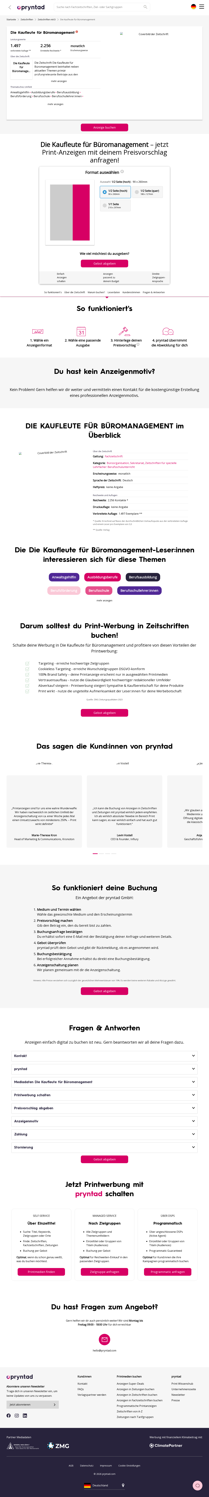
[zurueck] (10, 7)
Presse (175, 1400)
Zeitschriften (27, 19)
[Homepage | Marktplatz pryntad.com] (32, 7)
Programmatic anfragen (168, 1272)
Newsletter (178, 1395)
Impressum (106, 1465)
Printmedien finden (41, 1272)
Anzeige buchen (104, 127)
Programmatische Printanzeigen (137, 1406)
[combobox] (193, 6)
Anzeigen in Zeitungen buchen (135, 1389)
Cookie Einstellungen (129, 1465)
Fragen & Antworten (154, 292)
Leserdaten (114, 292)
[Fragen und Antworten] (197, 1485)
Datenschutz (86, 1465)
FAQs (81, 1389)
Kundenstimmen (131, 292)
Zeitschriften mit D (47, 19)
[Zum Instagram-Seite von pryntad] (17, 1416)
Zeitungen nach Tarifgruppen (135, 1417)
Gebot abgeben (105, 713)
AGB (71, 1465)
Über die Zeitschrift (74, 292)
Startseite (11, 19)
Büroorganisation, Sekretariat (125, 463)
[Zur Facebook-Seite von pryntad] (9, 1416)
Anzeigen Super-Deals (130, 1383)
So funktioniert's (53, 292)
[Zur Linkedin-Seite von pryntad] (25, 1416)
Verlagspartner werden (92, 1395)
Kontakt (82, 1383)
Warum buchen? (96, 292)
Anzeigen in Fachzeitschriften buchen (139, 1400)
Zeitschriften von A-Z (130, 1411)
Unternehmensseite (183, 1389)
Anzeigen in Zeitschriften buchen (137, 1395)
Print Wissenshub (182, 1383)
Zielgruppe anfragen (104, 1272)
